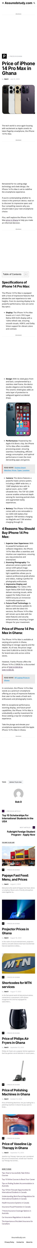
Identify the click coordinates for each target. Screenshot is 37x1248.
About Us (29, 1242)
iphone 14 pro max (15, 782)
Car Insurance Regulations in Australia (16, 1217)
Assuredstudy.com (18, 3)
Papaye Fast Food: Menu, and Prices (15, 877)
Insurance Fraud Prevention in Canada (16, 1207)
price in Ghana (12, 220)
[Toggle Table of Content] (24, 274)
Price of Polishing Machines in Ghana (16, 1092)
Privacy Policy (9, 1242)
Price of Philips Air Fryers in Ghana (15, 1041)
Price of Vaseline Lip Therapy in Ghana (16, 1146)
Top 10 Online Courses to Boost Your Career (18, 1179)
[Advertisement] (18, 34)
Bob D (6, 79)
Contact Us (20, 1242)
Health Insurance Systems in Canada (15, 1203)
